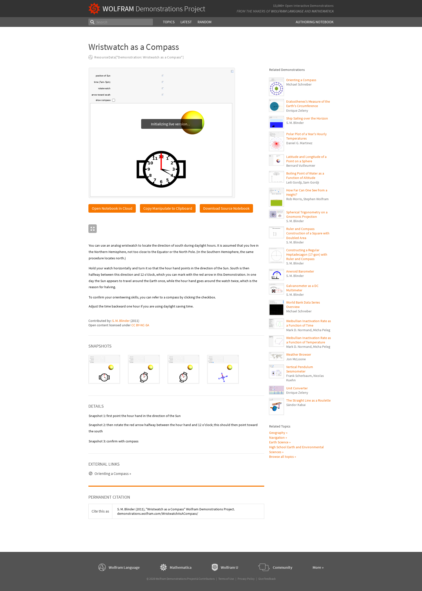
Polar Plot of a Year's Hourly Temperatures (306, 136)
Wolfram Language (287, 11)
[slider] (136, 76)
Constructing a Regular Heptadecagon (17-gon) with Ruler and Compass (306, 254)
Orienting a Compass (301, 80)
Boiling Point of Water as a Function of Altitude (305, 175)
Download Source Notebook (226, 208)
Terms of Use (226, 578)
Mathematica (323, 11)
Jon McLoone (296, 359)
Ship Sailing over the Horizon (307, 118)
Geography (277, 432)
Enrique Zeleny (297, 110)
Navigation (277, 437)
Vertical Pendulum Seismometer (299, 369)
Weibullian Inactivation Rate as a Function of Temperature (308, 340)
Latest (186, 22)
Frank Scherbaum (299, 375)
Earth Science (278, 442)
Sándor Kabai (296, 405)
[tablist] (176, 369)
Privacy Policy (246, 578)
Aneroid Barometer (300, 271)
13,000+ (278, 5)
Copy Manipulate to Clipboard (167, 208)
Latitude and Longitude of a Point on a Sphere (306, 158)
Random (204, 22)
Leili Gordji (294, 182)
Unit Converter (297, 388)
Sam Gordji (311, 182)
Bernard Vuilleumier (300, 165)
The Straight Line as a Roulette (308, 400)
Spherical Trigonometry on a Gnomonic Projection (306, 214)
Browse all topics (281, 456)
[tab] (104, 369)
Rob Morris (294, 199)
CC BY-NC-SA (140, 325)
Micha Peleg (321, 330)
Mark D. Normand (299, 330)
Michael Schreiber (299, 84)
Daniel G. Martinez (299, 143)
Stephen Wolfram (316, 199)
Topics (169, 22)
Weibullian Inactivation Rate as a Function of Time (308, 323)
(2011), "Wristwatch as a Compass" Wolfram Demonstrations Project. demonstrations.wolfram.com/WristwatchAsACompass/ (176, 511)
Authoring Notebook (315, 22)
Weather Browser (298, 354)
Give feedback (267, 578)
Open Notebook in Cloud (112, 208)
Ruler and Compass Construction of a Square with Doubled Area (307, 233)
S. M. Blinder (121, 321)
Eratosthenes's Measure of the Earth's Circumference (308, 103)
